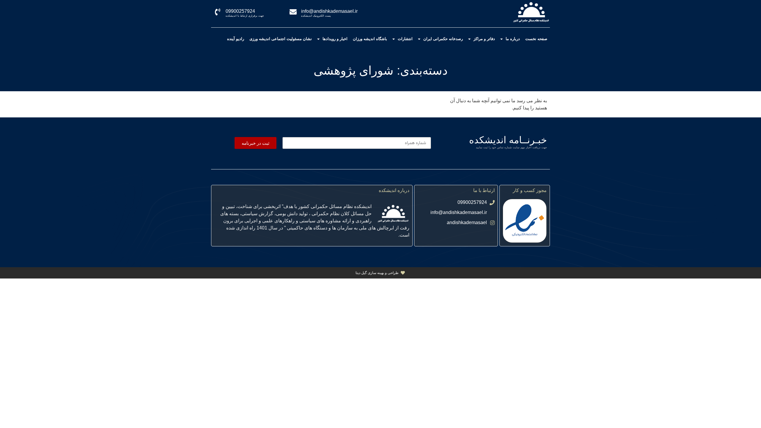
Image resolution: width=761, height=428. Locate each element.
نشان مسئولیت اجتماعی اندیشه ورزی (280, 39)
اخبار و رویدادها (335, 39)
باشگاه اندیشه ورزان (370, 39)
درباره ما (513, 39)
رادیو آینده (235, 39)
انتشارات (405, 39)
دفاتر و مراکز (484, 39)
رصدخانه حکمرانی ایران (443, 39)
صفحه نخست (536, 39)
